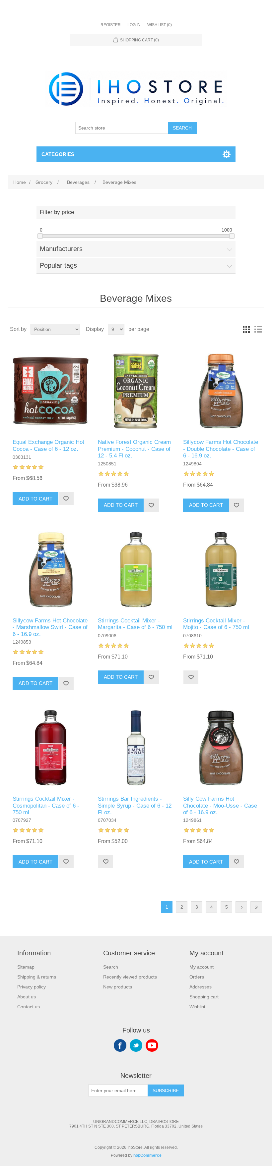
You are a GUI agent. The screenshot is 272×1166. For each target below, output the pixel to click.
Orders (196, 977)
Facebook (120, 1045)
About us (26, 996)
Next (241, 907)
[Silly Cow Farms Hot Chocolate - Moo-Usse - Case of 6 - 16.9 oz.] (221, 748)
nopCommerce (147, 1155)
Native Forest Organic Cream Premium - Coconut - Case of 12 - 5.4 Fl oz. (134, 449)
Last (256, 907)
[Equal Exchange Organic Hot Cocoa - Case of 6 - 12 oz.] (50, 391)
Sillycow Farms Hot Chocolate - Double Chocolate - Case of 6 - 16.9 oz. (220, 449)
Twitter (136, 1045)
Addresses (200, 986)
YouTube (152, 1045)
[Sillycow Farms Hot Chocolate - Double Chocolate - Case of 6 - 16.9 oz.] (221, 391)
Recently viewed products (130, 977)
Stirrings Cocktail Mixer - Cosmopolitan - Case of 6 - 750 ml (46, 806)
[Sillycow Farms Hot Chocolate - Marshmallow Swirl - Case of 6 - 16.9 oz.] (50, 569)
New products (117, 986)
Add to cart (35, 499)
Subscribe (166, 1090)
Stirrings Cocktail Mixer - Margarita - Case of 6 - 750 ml (135, 623)
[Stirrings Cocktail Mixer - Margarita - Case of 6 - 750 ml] (136, 569)
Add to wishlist (66, 498)
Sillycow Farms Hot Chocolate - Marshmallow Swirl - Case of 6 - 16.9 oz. (50, 627)
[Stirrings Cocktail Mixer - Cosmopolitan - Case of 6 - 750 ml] (50, 748)
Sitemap (25, 967)
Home (19, 182)
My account (201, 967)
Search (182, 128)
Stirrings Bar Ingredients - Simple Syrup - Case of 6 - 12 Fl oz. (134, 806)
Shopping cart (204, 996)
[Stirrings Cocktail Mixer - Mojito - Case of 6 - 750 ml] (221, 569)
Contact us (28, 1006)
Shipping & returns (36, 977)
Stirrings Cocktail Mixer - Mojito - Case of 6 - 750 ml (216, 623)
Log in (134, 25)
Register (111, 25)
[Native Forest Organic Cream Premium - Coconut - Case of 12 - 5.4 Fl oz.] (136, 391)
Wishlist (197, 1006)
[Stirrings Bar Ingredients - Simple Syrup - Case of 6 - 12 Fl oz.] (136, 748)
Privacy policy (31, 986)
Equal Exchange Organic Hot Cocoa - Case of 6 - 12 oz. (48, 445)
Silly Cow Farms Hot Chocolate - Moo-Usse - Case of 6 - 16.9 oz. (220, 806)
